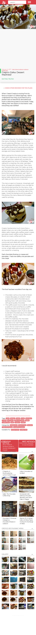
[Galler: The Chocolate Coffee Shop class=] (9, 484)
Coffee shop (5, 422)
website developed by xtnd (18, 615)
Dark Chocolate (19, 420)
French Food (22, 425)
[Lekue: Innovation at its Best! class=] (26, 462)
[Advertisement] (18, 48)
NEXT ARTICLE (27, 441)
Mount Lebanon (19, 69)
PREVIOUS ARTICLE (7, 442)
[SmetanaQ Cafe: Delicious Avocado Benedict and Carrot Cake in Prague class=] (26, 484)
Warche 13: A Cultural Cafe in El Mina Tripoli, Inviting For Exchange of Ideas (26, 521)
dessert (13, 418)
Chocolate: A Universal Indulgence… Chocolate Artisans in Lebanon (9, 521)
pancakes (28, 418)
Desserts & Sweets (19, 427)
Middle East (5, 70)
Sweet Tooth (15, 429)
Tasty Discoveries (7, 427)
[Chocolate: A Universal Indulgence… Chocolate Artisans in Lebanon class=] (9, 509)
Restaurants (13, 425)
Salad (18, 418)
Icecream (10, 420)
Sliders (23, 422)
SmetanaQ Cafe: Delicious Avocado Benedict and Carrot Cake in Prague (26, 496)
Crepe (4, 420)
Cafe (7, 418)
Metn (13, 69)
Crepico (17, 422)
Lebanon (26, 69)
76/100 (11, 79)
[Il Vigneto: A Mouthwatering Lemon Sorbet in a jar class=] (9, 462)
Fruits (22, 418)
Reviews (30, 425)
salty (12, 422)
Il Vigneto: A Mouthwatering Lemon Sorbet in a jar (9, 473)
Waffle (27, 420)
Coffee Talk (23, 429)
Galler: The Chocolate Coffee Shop (9, 495)
